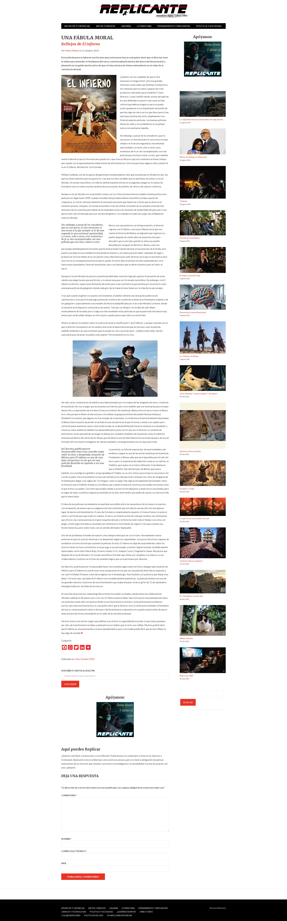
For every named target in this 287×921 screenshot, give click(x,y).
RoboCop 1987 (186, 676)
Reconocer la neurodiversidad (193, 312)
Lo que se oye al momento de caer (194, 518)
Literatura (144, 26)
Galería (126, 26)
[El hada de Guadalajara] (203, 223)
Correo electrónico (74, 851)
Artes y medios (105, 26)
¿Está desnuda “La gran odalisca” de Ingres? (198, 393)
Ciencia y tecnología (73, 911)
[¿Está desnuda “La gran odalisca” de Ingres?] (203, 378)
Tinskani (183, 201)
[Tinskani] (203, 182)
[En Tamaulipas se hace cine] (203, 582)
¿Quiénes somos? (126, 911)
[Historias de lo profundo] (203, 426)
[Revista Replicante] (143, 10)
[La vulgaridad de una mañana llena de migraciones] (203, 104)
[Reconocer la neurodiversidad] (203, 298)
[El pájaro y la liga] (203, 473)
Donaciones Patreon (119, 915)
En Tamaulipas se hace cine (191, 596)
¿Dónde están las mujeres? (191, 561)
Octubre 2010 (87, 659)
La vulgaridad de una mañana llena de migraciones (201, 119)
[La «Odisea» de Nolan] (203, 338)
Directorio (146, 911)
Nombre (66, 839)
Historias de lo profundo (190, 451)
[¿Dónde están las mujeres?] (203, 543)
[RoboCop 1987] (203, 660)
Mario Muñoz (72, 50)
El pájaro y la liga (187, 488)
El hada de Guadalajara (190, 238)
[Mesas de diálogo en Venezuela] (203, 141)
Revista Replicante (218, 908)
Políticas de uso (93, 915)
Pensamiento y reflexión (173, 26)
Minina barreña (186, 638)
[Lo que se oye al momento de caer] (203, 507)
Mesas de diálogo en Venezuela (193, 157)
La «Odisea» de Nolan (189, 356)
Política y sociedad (209, 26)
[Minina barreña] (203, 621)
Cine (77, 659)
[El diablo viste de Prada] (203, 260)
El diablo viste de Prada (190, 275)
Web (63, 863)
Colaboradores (70, 915)
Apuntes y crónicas (77, 26)
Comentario (69, 795)
